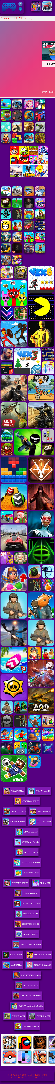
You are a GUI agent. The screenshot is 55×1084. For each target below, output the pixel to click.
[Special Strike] (17, 131)
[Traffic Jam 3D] (29, 253)
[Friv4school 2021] (20, 5)
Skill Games (44, 811)
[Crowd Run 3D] (29, 218)
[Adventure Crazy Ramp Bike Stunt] (29, 120)
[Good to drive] (17, 218)
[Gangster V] (29, 131)
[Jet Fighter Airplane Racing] (17, 241)
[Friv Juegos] (29, 177)
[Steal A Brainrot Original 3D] (36, 11)
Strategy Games (30, 801)
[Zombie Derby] (17, 196)
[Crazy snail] (6, 108)
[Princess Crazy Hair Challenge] (29, 108)
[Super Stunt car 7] (29, 196)
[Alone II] (17, 253)
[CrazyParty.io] (40, 120)
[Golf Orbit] (17, 207)
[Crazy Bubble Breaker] (6, 131)
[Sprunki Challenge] (29, 241)
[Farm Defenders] (40, 143)
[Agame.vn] (16, 1065)
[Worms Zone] (17, 264)
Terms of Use (38, 1077)
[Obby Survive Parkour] (40, 241)
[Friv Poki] (29, 154)
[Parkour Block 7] (40, 253)
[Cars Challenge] (40, 207)
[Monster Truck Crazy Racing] (17, 108)
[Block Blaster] (17, 143)
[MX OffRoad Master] (40, 218)
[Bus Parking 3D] (6, 253)
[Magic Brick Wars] (6, 230)
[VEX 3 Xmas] (6, 196)
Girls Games (17, 791)
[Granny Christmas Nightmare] (29, 207)
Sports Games (19, 811)
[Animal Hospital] (6, 143)
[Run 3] (6, 218)
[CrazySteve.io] (6, 120)
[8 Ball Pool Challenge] (6, 207)
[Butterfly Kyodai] (40, 230)
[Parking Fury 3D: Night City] (29, 230)
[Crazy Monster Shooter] (17, 120)
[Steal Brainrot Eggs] (17, 230)
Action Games (43, 791)
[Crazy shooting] (40, 108)
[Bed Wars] (6, 264)
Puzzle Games (44, 822)
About (13, 1077)
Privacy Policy (24, 1077)
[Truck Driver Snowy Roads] (47, 11)
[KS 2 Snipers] (40, 131)
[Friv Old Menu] (29, 164)
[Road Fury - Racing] (29, 143)
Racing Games (17, 822)
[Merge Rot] (40, 196)
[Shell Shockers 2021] (6, 241)
